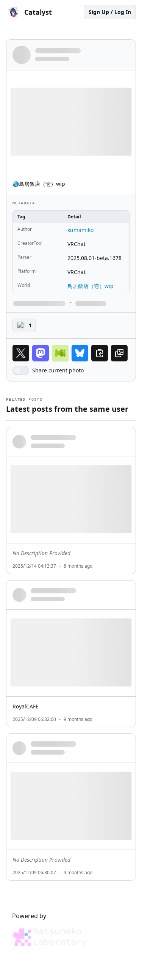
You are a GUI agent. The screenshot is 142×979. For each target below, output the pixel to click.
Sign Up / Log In (110, 12)
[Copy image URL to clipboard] (119, 353)
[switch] (20, 370)
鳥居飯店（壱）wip (90, 285)
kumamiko (80, 229)
